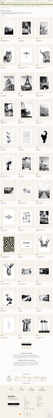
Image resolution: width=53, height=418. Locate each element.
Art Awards (25, 405)
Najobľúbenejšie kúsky (9, 2)
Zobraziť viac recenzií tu (26, 383)
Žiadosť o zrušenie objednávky (39, 404)
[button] (49, 414)
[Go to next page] (30, 347)
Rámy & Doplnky (28, 2)
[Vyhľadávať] (48, 3)
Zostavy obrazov (36, 2)
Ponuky (32, 2)
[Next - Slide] (47, 378)
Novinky (15, 2)
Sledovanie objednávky (39, 398)
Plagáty (18, 2)
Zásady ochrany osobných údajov (14, 405)
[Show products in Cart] (51, 3)
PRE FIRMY (45, 2)
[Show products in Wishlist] (50, 3)
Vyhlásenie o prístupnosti (27, 402)
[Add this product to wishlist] (16, 18)
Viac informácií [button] (3, 15)
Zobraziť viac (26, 344)
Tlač (24, 397)
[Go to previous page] (22, 347)
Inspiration (41, 2)
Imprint (25, 398)
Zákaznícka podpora (39, 397)
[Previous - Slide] (13, 378)
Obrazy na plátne (22, 2)
